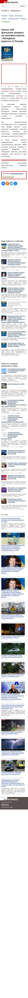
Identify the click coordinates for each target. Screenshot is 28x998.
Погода (4, 19)
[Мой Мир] (15, 183)
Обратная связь (5, 804)
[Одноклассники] (7, 183)
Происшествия (13, 19)
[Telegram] (11, 183)
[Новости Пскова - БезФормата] (9, 2)
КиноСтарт (18, 136)
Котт (24, 149)
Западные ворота (8, 91)
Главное (4, 16)
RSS (12, 807)
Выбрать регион (5, 805)
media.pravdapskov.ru (8, 62)
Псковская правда (16, 173)
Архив (11, 16)
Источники (18, 16)
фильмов (20, 96)
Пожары (23, 19)
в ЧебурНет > (6, 22)
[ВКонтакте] (3, 183)
